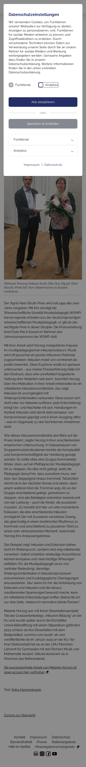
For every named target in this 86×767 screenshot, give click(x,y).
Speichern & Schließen (43, 124)
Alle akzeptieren (43, 102)
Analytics (51, 85)
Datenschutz (53, 165)
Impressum (32, 165)
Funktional (22, 85)
